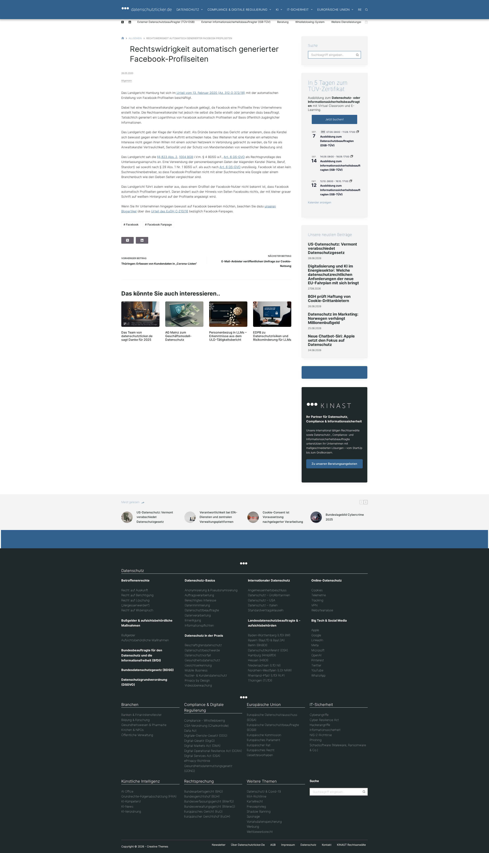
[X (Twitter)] (122, 22)
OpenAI (316, 655)
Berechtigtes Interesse (200, 600)
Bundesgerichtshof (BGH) (202, 796)
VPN (314, 605)
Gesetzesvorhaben (260, 755)
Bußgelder (128, 635)
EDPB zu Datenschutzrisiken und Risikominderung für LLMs (272, 336)
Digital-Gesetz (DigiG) (199, 741)
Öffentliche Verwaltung (137, 735)
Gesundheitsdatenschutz (202, 660)
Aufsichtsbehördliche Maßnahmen (145, 640)
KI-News (127, 806)
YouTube (317, 670)
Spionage (253, 816)
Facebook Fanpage (158, 224)
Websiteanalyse (322, 610)
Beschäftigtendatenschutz (203, 645)
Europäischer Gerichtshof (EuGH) (207, 816)
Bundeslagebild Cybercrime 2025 (345, 517)
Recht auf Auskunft (134, 590)
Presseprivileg (256, 806)
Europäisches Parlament (263, 740)
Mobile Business (196, 670)
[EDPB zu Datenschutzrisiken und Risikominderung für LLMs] (272, 314)
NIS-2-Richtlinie (321, 735)
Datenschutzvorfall (198, 655)
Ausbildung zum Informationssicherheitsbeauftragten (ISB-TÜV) (340, 165)
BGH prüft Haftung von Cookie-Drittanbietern (329, 298)
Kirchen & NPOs (132, 730)
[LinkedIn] (130, 22)
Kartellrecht (255, 801)
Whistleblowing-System (310, 21)
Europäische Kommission (264, 735)
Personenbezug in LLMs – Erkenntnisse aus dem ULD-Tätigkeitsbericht (228, 336)
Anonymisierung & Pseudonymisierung (211, 590)
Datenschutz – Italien (263, 605)
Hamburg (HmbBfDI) (262, 655)
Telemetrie (318, 595)
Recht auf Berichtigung (137, 595)
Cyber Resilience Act (324, 720)
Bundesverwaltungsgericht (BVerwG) (209, 806)
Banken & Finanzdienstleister (141, 715)
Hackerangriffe (320, 725)
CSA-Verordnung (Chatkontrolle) (206, 725)
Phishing (315, 740)
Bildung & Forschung (135, 720)
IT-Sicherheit (298, 9)
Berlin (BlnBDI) (257, 645)
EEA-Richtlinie (256, 796)
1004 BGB (186, 157)
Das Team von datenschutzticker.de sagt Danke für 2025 (136, 336)
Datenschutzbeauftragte (202, 610)
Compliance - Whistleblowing (204, 720)
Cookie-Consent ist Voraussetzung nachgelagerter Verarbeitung (283, 517)
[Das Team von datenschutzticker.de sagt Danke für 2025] (140, 314)
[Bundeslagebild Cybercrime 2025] (316, 517)
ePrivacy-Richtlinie (197, 761)
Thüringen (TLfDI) (260, 680)
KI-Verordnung (131, 811)
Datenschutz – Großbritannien (269, 595)
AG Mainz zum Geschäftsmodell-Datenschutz (178, 336)
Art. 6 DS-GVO (234, 157)
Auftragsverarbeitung (199, 595)
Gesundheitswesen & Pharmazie (143, 725)
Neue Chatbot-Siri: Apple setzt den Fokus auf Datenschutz (331, 340)
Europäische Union (333, 9)
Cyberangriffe (319, 715)
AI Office (127, 791)
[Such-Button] (357, 54)
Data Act (190, 730)
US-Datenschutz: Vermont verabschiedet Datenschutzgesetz (332, 248)
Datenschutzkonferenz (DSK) (268, 650)
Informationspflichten (199, 625)
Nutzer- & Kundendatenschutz (206, 675)
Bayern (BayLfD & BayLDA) (266, 640)
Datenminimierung (197, 605)
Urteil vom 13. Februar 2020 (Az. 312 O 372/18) (210, 93)
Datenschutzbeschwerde (202, 650)
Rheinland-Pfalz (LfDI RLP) (266, 675)
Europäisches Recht (260, 750)
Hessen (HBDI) (258, 660)
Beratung (283, 21)
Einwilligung (193, 620)
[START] (122, 38)
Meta (315, 645)
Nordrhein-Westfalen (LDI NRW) (270, 670)
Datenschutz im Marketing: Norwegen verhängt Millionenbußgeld (333, 318)
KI (277, 9)
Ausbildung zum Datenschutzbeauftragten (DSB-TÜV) (337, 141)
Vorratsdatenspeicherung (264, 821)
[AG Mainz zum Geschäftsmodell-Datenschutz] (184, 314)
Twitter (316, 665)
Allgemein (126, 80)
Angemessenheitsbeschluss (267, 590)
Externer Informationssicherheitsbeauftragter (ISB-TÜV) (235, 21)
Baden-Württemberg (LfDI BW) (269, 635)
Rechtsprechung (199, 781)
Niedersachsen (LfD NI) (264, 665)
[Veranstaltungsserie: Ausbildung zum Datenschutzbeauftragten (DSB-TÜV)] (357, 131)
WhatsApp (318, 675)
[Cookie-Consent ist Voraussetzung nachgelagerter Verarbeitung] (253, 517)
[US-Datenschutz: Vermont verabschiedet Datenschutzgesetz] (127, 517)
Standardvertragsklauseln (265, 610)
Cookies (317, 590)
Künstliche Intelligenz (140, 781)
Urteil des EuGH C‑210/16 (169, 211)
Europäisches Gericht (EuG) (203, 811)
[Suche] (366, 9)
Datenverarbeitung (198, 615)
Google (316, 635)
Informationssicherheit (325, 730)
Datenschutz (187, 9)
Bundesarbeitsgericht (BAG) (203, 791)
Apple (315, 630)
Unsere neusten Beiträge (330, 234)
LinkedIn (317, 640)
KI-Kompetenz (131, 801)
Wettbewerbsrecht (260, 832)
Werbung (253, 826)
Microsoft (318, 650)
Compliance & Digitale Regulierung (237, 9)
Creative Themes (157, 846)
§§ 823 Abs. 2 (167, 157)
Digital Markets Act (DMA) (202, 745)
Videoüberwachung (198, 685)
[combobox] (331, 55)
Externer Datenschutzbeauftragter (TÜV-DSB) (166, 21)
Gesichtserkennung (198, 665)
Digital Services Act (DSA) (202, 756)
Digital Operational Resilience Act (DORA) (213, 751)
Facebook (131, 224)
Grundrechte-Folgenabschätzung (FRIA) (148, 796)
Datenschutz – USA (261, 600)
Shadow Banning (258, 811)
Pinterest (317, 660)
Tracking (317, 600)
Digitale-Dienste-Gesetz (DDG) (205, 735)
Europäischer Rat (258, 745)
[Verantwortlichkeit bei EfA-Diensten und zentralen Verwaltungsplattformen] (190, 517)
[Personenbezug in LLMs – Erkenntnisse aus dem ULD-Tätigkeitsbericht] (228, 314)
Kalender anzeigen (319, 202)
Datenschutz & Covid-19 (264, 791)
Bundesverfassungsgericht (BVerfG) (209, 801)
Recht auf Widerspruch (137, 610)
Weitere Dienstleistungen (346, 21)
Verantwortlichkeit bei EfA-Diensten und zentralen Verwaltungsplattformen (218, 517)
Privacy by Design (197, 680)
